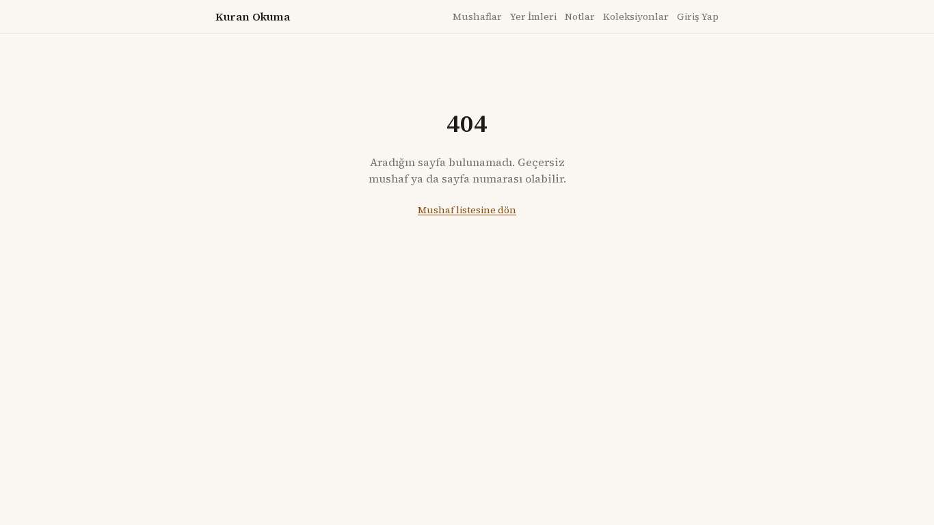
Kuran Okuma (253, 16)
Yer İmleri (533, 16)
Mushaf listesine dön (467, 210)
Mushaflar (477, 16)
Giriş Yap (698, 16)
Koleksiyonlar (636, 16)
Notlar (580, 16)
